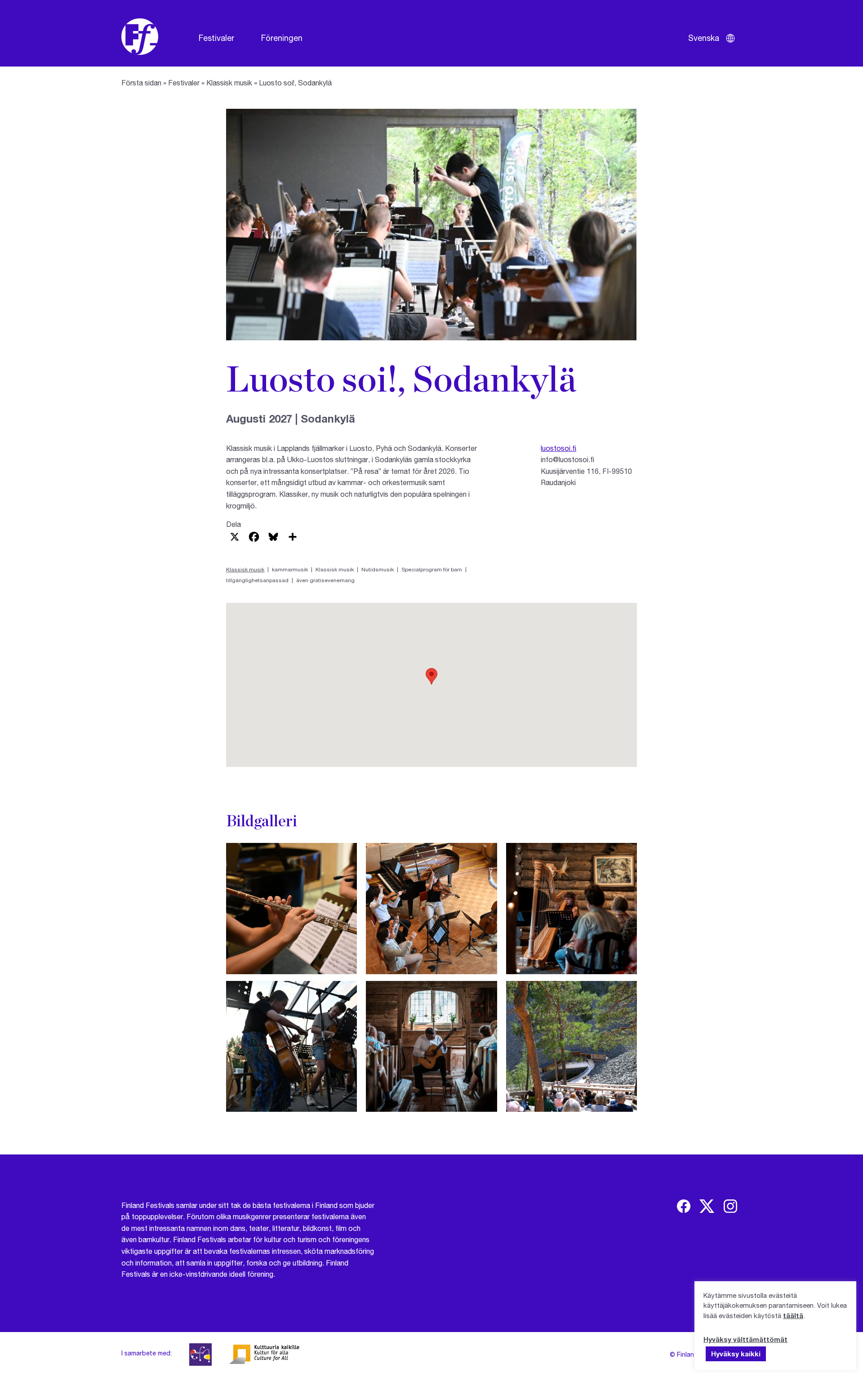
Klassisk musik (229, 82)
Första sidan (141, 82)
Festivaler (216, 38)
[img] (683, 1206)
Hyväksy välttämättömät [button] (745, 1339)
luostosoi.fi (558, 448)
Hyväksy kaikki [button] (736, 1354)
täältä (793, 1315)
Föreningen (281, 38)
